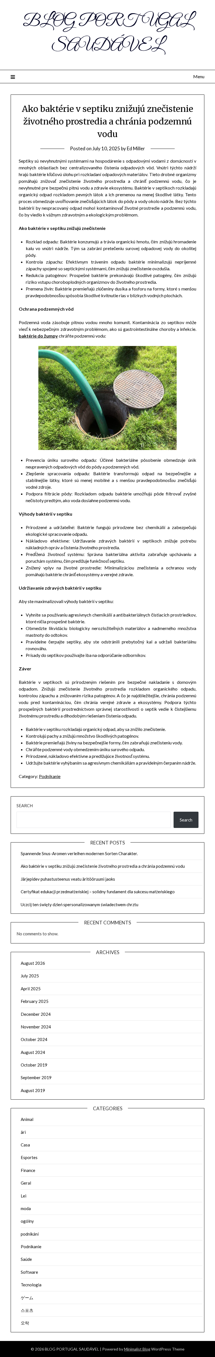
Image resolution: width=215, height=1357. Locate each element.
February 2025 (34, 1001)
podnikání (30, 1233)
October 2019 (34, 1064)
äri (23, 1132)
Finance (28, 1170)
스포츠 (27, 1310)
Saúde (26, 1259)
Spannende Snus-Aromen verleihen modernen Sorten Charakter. (79, 853)
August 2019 (33, 1090)
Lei (23, 1195)
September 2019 (36, 1077)
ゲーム (27, 1297)
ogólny (27, 1221)
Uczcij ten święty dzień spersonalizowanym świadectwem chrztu (79, 904)
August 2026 (33, 963)
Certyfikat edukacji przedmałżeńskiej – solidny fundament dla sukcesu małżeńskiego (98, 891)
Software (29, 1272)
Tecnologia (31, 1284)
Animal (27, 1119)
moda (26, 1208)
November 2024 (36, 1026)
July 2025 (30, 975)
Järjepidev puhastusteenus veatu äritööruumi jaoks (68, 878)
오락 (25, 1322)
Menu (198, 76)
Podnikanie (49, 776)
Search (25, 805)
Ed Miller (136, 148)
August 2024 (33, 1052)
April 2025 (31, 988)
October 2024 (34, 1039)
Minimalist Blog (137, 1349)
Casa (25, 1144)
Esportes (29, 1157)
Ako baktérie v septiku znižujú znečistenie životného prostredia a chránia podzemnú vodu (103, 866)
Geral (26, 1182)
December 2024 (36, 1014)
